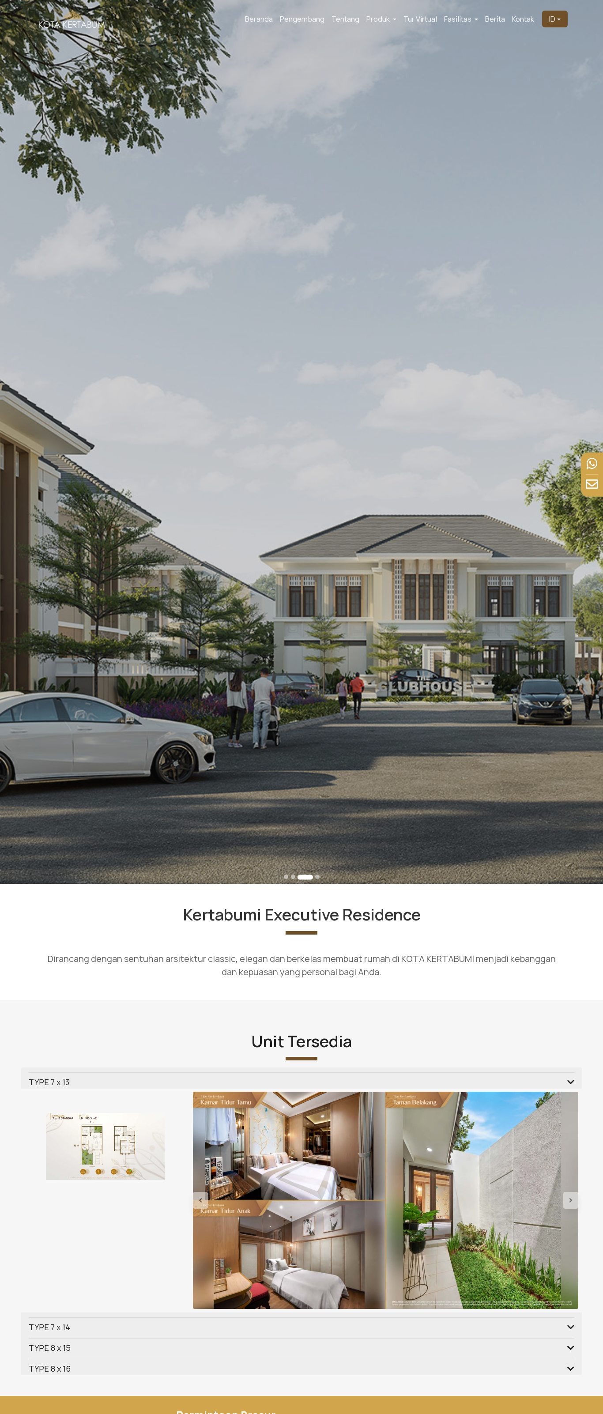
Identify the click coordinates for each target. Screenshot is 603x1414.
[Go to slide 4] (317, 877)
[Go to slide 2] (293, 877)
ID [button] (552, 19)
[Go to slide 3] (305, 877)
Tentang (345, 19)
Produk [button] (378, 19)
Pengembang (302, 19)
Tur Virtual (420, 19)
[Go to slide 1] (286, 877)
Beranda (259, 19)
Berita (495, 19)
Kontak (523, 19)
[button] (222, 1200)
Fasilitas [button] (458, 19)
